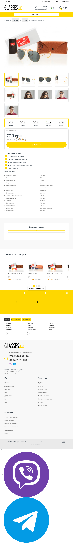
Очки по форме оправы (11, 427)
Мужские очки (42, 392)
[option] (36, 47)
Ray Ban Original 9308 (54, 273)
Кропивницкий (31, 329)
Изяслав (51, 323)
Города (6, 433)
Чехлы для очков (43, 405)
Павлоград (52, 333)
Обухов (8, 333)
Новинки (40, 386)
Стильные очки (9, 420)
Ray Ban (40, 383)
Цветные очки (8, 430)
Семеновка (30, 335)
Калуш (29, 325)
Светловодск (9, 335)
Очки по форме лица (10, 423)
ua (14, 1)
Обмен (6, 383)
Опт (5, 402)
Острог (29, 333)
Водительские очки (44, 395)
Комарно (8, 327)
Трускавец (52, 335)
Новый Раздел (53, 331)
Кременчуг (52, 327)
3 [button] (39, 286)
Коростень (30, 327)
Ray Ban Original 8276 (35, 273)
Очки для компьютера (45, 399)
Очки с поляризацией (11, 417)
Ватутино (30, 323)
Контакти (7, 399)
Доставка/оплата (9, 386)
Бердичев (8, 323)
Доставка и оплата (36, 227)
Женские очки (42, 389)
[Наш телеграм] (26, 520)
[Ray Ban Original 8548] (36, 47)
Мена (50, 329)
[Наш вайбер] (26, 474)
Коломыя (51, 325)
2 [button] (36, 286)
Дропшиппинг (8, 395)
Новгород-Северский (33, 331)
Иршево (8, 325)
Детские (40, 402)
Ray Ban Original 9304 (15, 273)
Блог (56, 1)
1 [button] (34, 286)
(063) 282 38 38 (18, 355)
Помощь (47, 1)
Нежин (8, 331)
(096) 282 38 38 (18, 359)
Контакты (66, 1)
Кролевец (8, 329)
